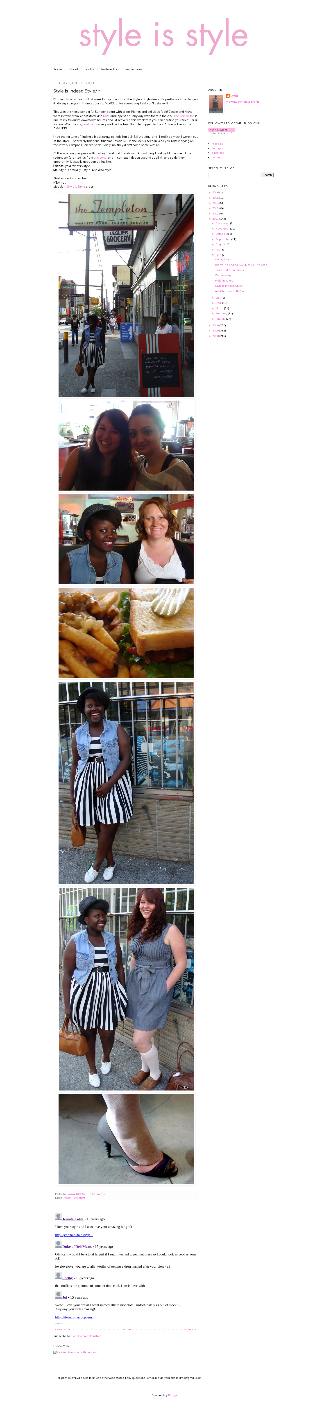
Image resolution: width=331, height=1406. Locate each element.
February (221, 313)
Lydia (234, 95)
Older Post (191, 1329)
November (222, 228)
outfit (82, 1197)
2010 (215, 325)
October (221, 233)
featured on (110, 69)
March (219, 308)
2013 (215, 208)
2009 (215, 330)
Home (127, 1329)
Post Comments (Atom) (86, 1336)
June (218, 255)
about (73, 69)
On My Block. (223, 259)
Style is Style (76, 186)
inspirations (134, 69)
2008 (215, 336)
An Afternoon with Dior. (230, 291)
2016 (215, 192)
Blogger (173, 1395)
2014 (215, 203)
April (218, 302)
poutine (87, 124)
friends (68, 1197)
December (222, 223)
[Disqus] (126, 1267)
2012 (215, 213)
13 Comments (96, 1194)
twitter (216, 157)
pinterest (218, 152)
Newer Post (62, 1329)
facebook (218, 143)
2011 (215, 218)
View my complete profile (243, 101)
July (218, 249)
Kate (106, 116)
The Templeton (184, 116)
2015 (215, 197)
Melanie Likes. (224, 280)
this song (100, 157)
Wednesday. (223, 275)
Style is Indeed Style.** (230, 285)
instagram (218, 148)
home (58, 69)
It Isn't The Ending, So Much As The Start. (241, 264)
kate (75, 1197)
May (218, 297)
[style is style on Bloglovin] (221, 132)
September (223, 239)
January (220, 318)
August (220, 244)
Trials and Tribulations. (230, 270)
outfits (89, 69)
